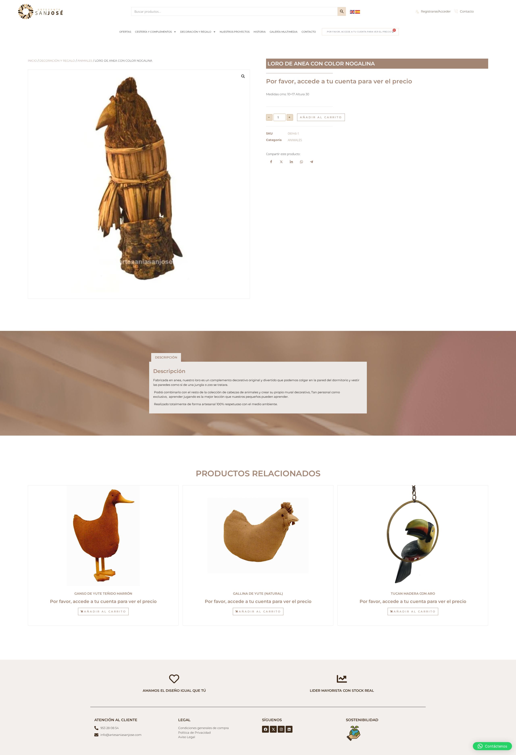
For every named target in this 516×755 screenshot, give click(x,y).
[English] (352, 11)
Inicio (32, 60)
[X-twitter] (273, 729)
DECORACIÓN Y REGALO (195, 31)
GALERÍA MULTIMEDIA (284, 31)
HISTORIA (260, 31)
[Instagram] (281, 729)
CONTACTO (309, 31)
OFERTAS (125, 31)
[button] (243, 76)
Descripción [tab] (166, 357)
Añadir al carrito (321, 117)
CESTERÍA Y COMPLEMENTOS (153, 31)
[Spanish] (357, 11)
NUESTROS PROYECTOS (235, 31)
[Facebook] (265, 729)
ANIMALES (84, 60)
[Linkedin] (289, 729)
